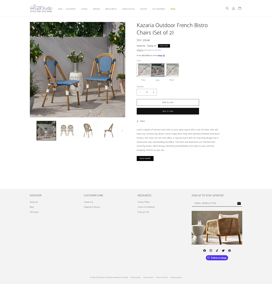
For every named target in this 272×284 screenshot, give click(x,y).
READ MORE (145, 158)
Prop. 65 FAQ (143, 212)
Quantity (140, 86)
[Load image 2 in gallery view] (67, 130)
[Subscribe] (239, 203)
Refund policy (136, 277)
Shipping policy (176, 277)
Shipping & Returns (92, 207)
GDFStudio (100, 277)
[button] (71, 9)
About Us (34, 202)
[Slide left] (33, 131)
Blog (32, 207)
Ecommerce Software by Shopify (116, 277)
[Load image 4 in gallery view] (87, 130)
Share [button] (142, 121)
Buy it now (168, 111)
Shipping (140, 50)
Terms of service (162, 277)
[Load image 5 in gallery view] (108, 130)
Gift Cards (34, 212)
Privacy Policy (144, 202)
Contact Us (88, 202)
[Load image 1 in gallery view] (46, 130)
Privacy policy (148, 277)
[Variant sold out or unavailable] (143, 70)
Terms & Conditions (146, 207)
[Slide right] (122, 131)
